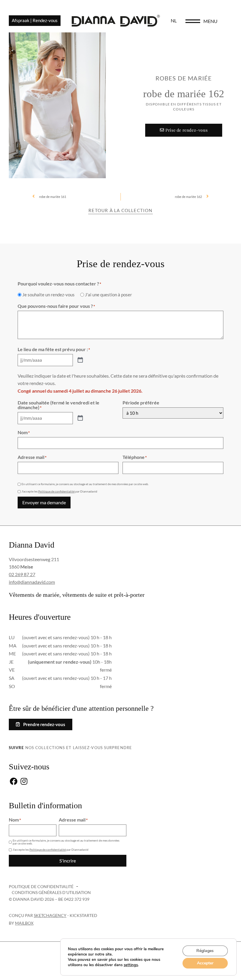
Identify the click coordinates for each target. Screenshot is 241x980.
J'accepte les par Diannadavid (59, 491)
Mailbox (24, 923)
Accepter (205, 963)
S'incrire (67, 860)
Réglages (205, 950)
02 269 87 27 (22, 574)
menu (210, 21)
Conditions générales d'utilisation (51, 892)
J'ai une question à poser (108, 294)
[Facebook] (13, 781)
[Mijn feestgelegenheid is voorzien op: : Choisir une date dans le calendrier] (80, 360)
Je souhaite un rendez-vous (48, 294)
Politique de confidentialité (56, 491)
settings (131, 965)
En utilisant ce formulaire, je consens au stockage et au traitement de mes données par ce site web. (85, 483)
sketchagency (50, 915)
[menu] (192, 21)
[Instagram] (24, 781)
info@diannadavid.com (32, 582)
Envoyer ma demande (44, 502)
